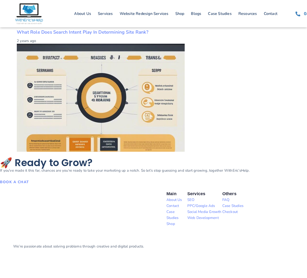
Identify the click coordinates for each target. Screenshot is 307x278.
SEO (191, 199)
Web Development (203, 217)
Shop (179, 13)
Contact (270, 13)
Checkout (230, 211)
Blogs (196, 13)
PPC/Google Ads (201, 205)
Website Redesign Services (144, 13)
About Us (82, 13)
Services (105, 13)
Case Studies (219, 13)
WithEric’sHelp (26, 263)
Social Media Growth (204, 211)
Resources (247, 13)
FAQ (226, 199)
